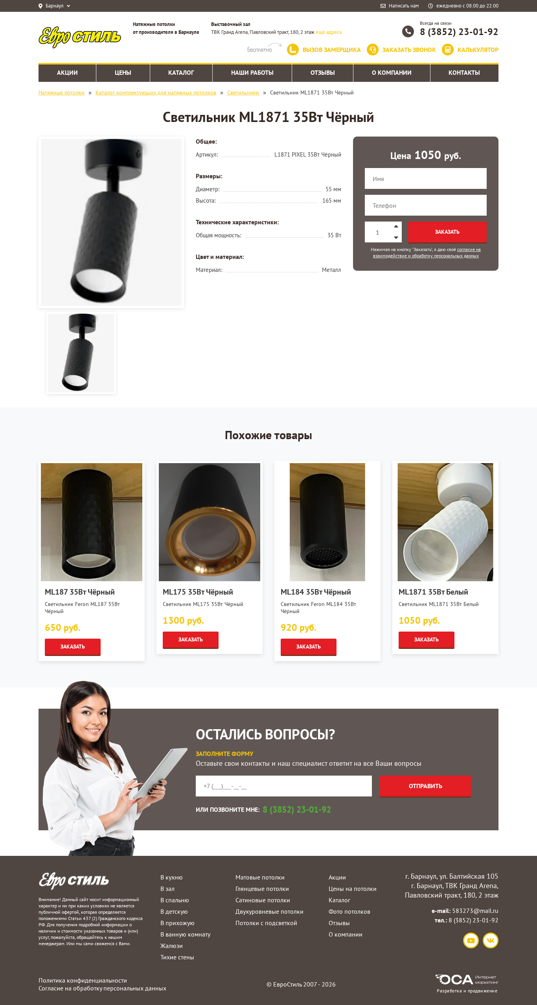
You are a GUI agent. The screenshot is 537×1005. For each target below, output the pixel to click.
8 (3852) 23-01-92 (459, 32)
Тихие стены (177, 957)
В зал (167, 888)
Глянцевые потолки (262, 888)
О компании (345, 934)
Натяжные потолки (62, 92)
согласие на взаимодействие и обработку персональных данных (427, 252)
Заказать (447, 231)
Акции (337, 877)
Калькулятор (478, 50)
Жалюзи (171, 946)
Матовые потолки (260, 877)
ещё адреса (329, 32)
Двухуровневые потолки (269, 911)
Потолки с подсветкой (266, 923)
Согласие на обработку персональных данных (102, 988)
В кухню (171, 877)
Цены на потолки (353, 888)
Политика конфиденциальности (83, 980)
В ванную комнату (185, 934)
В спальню (174, 900)
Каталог (339, 900)
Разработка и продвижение (467, 990)
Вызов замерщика (332, 50)
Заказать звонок (409, 50)
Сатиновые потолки (262, 900)
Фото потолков (349, 911)
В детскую (174, 911)
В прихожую (177, 923)
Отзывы (339, 923)
